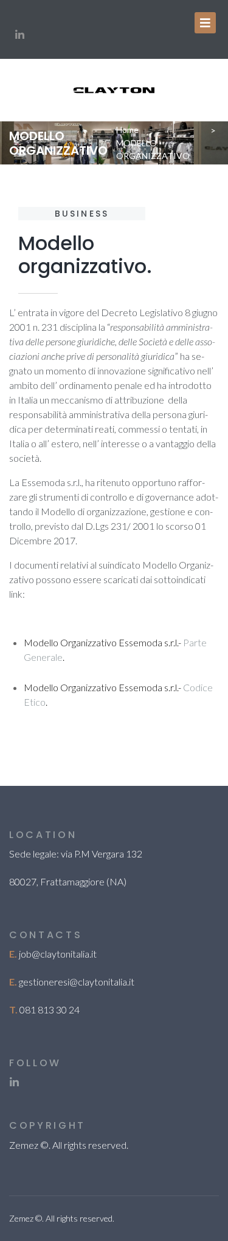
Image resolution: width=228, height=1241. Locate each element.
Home (127, 129)
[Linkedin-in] (19, 34)
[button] (205, 22)
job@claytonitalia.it (58, 953)
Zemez (23, 1145)
